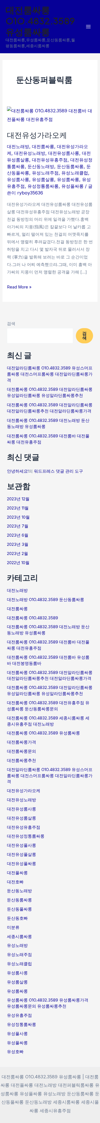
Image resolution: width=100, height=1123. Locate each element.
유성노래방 (17, 945)
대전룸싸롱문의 (21, 751)
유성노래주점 (45, 173)
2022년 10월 (18, 562)
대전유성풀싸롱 (21, 863)
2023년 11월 (18, 508)
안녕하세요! (18, 471)
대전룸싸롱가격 (21, 742)
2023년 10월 (18, 517)
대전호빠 (15, 881)
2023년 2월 (17, 553)
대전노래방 (18, 146)
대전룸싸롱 (43, 146)
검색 (11, 323)
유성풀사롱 (17, 1033)
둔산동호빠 (17, 918)
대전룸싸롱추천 (21, 760)
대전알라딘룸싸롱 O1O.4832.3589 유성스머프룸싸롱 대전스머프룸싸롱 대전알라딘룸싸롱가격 (49, 374)
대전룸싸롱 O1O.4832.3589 (32, 617)
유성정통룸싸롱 (43, 186)
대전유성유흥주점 (50, 160)
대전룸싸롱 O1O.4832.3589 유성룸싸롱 (40, 20)
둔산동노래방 (41, 166)
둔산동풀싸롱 (19, 909)
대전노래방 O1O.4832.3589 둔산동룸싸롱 (45, 599)
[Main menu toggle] (88, 27)
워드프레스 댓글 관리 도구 (58, 471)
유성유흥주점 (19, 1015)
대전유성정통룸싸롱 (25, 836)
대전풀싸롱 (17, 872)
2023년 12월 (18, 498)
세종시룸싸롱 (19, 936)
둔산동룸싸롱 (70, 166)
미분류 (13, 927)
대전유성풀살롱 (21, 854)
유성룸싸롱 (68, 179)
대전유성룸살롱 (21, 818)
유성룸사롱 (18, 179)
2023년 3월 (17, 544)
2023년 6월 (17, 535)
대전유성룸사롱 (63, 153)
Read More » (19, 286)
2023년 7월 (17, 526)
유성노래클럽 (74, 173)
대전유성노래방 (29, 153)
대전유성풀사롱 (21, 845)
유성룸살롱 (43, 179)
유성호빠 (15, 1051)
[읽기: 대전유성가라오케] (50, 114)
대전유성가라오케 (37, 135)
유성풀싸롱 (72, 186)
